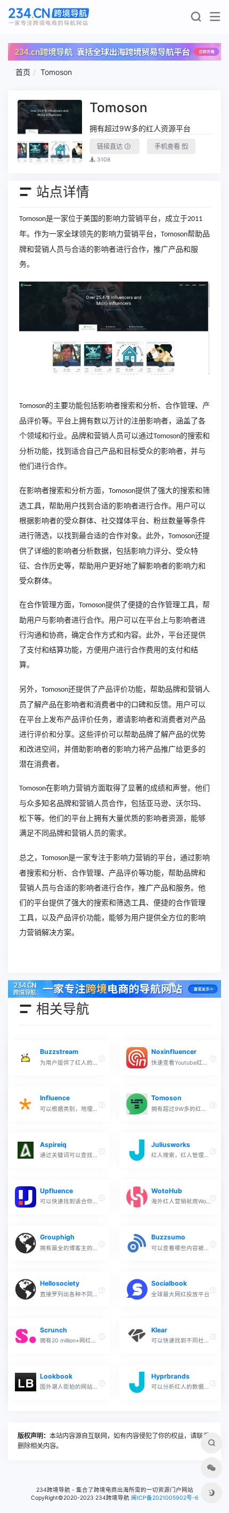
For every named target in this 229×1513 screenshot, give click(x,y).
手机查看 (168, 146)
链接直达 (110, 146)
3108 (102, 159)
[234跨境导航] (48, 17)
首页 (22, 71)
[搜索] (195, 18)
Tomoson (56, 71)
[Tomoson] (50, 132)
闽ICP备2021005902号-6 (165, 1497)
